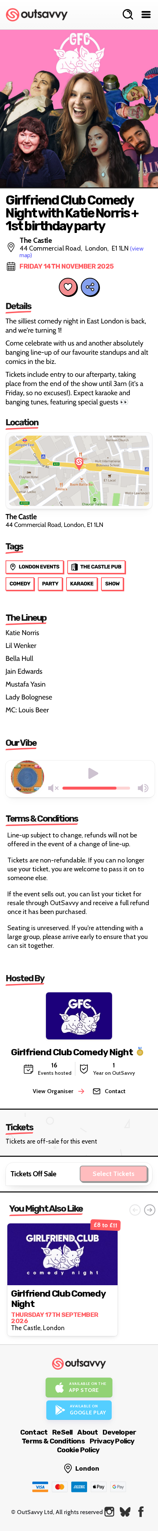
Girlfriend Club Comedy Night (72, 1051)
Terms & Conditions (53, 1441)
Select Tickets (113, 1174)
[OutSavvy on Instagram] (109, 1511)
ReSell (62, 1432)
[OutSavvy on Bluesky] (125, 1511)
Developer (119, 1432)
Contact (33, 1432)
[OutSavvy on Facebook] (140, 1511)
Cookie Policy (78, 1450)
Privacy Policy (112, 1441)
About (87, 1432)
